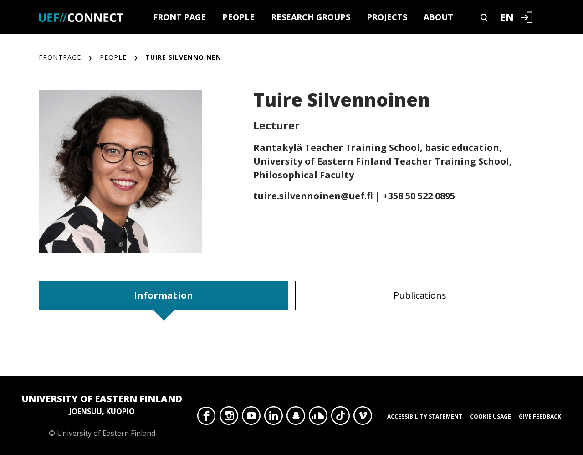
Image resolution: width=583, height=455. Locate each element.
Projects (387, 16)
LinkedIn (273, 418)
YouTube (251, 418)
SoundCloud (318, 418)
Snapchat (295, 418)
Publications (420, 295)
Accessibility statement (424, 416)
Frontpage (60, 57)
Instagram (229, 418)
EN (507, 17)
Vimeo (362, 418)
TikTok (340, 418)
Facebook (206, 418)
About (438, 16)
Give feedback (540, 416)
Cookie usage (490, 416)
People (238, 16)
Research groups (310, 16)
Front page (179, 16)
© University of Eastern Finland (102, 415)
